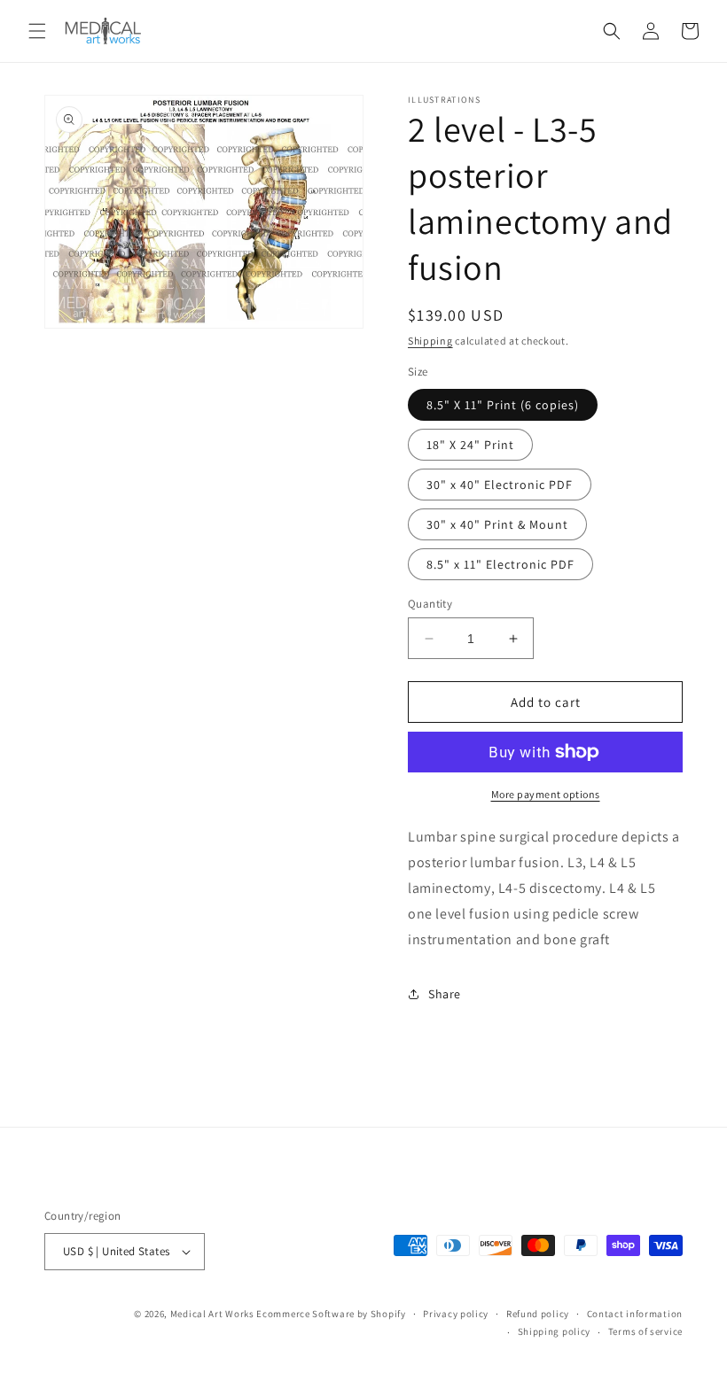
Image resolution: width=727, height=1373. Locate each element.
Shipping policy (554, 1331)
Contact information (635, 1313)
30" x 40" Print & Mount (497, 524)
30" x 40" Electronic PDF (499, 485)
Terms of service (645, 1331)
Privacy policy (456, 1313)
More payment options (545, 794)
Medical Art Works (212, 1313)
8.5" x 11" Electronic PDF (500, 564)
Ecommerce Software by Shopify (330, 1313)
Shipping (430, 340)
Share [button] (444, 994)
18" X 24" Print (470, 445)
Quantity (430, 603)
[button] (37, 31)
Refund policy (537, 1313)
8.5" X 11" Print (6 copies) (502, 405)
